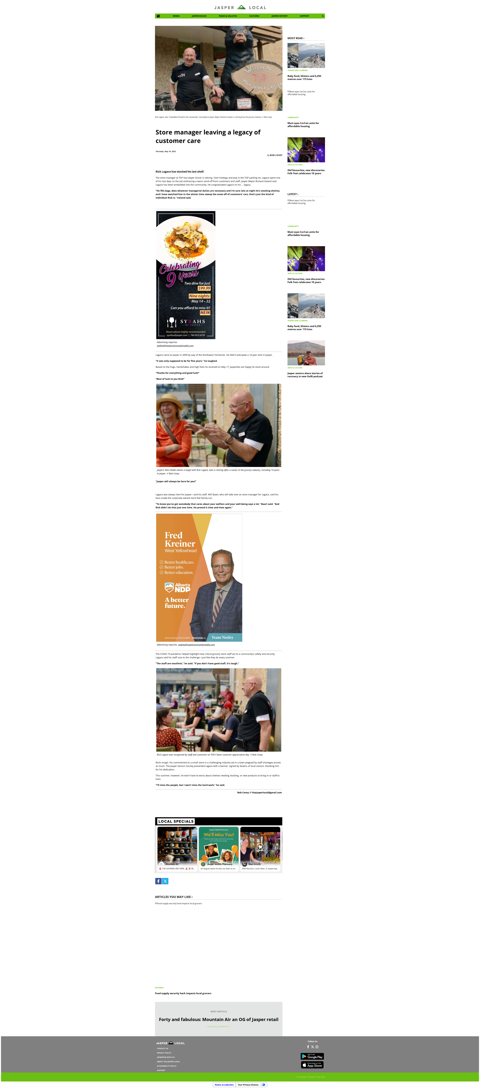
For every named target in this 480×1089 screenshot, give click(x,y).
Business (159, 987)
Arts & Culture (295, 164)
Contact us (162, 1048)
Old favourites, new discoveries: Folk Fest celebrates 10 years (306, 171)
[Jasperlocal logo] (170, 1043)
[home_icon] (158, 16)
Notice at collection (224, 1085)
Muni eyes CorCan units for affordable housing (303, 124)
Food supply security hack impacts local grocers (183, 993)
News (176, 16)
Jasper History (280, 16)
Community (224, 1026)
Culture (253, 16)
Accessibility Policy (166, 1066)
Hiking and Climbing (298, 70)
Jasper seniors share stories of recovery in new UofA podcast (305, 374)
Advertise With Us (165, 1057)
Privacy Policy (164, 1053)
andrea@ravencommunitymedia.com (175, 345)
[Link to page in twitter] (165, 881)
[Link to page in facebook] (158, 881)
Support (304, 16)
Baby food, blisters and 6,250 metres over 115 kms (304, 77)
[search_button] (322, 16)
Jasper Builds (199, 16)
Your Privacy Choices (248, 1085)
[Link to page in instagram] (317, 1047)
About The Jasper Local (168, 1061)
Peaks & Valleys (227, 16)
